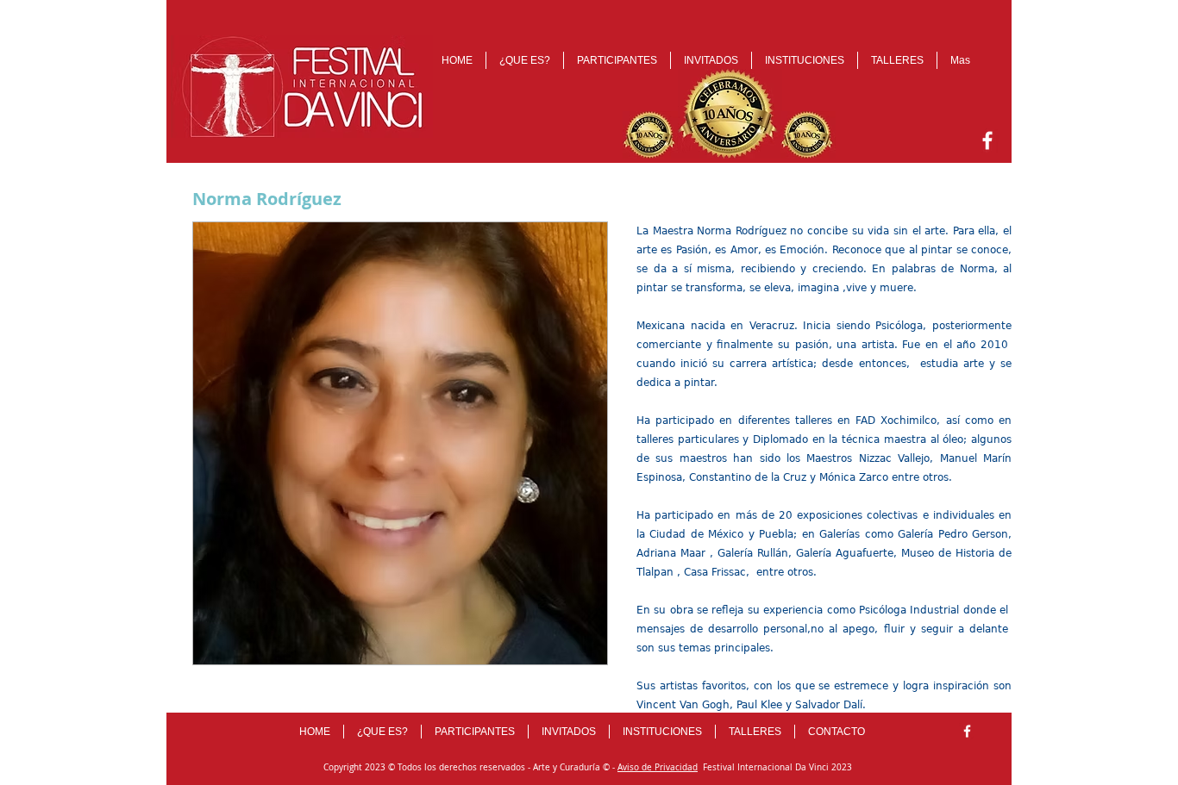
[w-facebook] (987, 140)
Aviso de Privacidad (657, 767)
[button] (400, 443)
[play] (571, 649)
